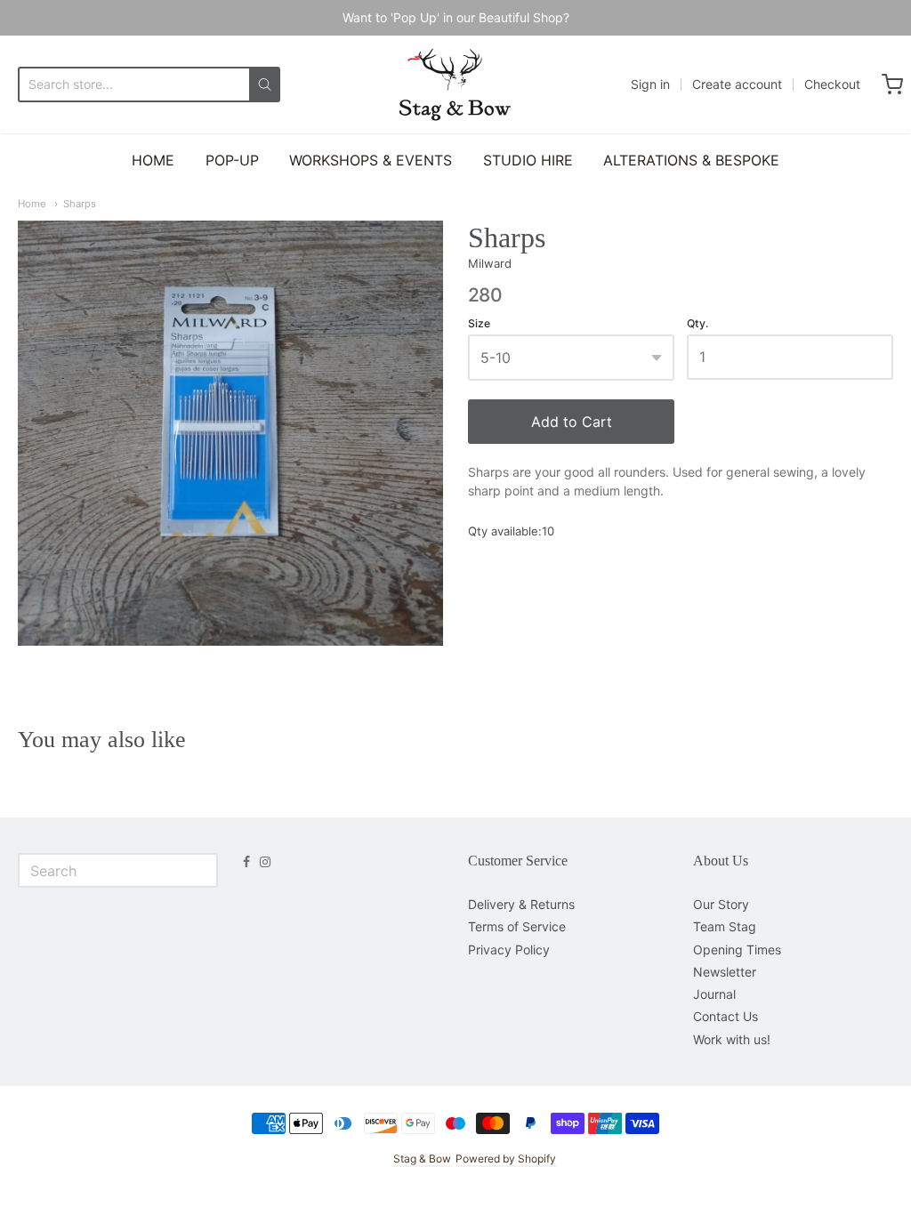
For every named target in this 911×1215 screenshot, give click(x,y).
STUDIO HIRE (528, 160)
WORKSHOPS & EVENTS (370, 160)
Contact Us (725, 1016)
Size (479, 324)
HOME (153, 160)
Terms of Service (517, 926)
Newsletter (724, 971)
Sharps (79, 203)
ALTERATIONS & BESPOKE (691, 160)
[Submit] (264, 84)
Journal (714, 994)
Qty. (697, 324)
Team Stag (724, 926)
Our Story (721, 904)
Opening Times (737, 949)
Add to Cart (571, 421)
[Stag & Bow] (455, 84)
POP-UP (232, 160)
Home (32, 203)
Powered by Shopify (506, 1158)
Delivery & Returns (521, 904)
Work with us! (731, 1039)
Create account (737, 84)
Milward (490, 263)
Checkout (832, 84)
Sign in (650, 84)
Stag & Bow (421, 1158)
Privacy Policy (509, 949)
